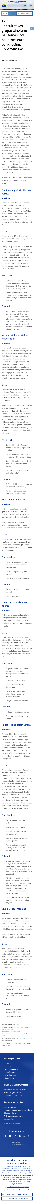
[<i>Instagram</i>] (15, 1136)
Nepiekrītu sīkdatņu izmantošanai (18, 1198)
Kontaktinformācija (10, 1075)
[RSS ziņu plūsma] (29, 1136)
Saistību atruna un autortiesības (15, 1090)
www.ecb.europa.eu (16, 1031)
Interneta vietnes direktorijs (13, 1123)
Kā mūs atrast (9, 1078)
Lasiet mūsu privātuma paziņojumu (18, 1187)
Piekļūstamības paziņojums (13, 1116)
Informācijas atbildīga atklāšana (15, 1095)
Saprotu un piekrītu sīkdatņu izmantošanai (18, 1194)
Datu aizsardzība (10, 1107)
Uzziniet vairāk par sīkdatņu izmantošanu (18, 1190)
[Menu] (30, 5)
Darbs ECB (7, 1066)
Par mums (7, 1063)
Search (25, 5)
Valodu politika (9, 1119)
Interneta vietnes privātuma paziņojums (18, 1110)
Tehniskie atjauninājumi (12, 1092)
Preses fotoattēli (9, 1072)
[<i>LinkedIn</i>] (10, 1136)
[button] (30, 2)
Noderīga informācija (11, 1069)
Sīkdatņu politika (10, 1113)
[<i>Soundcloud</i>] (24, 1136)
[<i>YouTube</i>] (20, 1136)
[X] (6, 1136)
